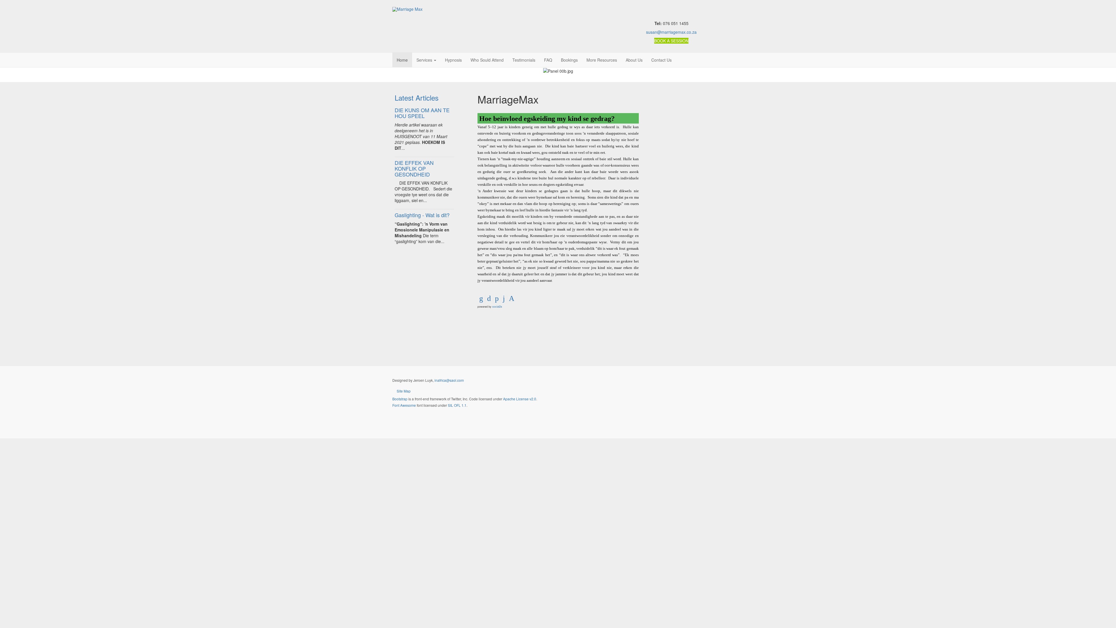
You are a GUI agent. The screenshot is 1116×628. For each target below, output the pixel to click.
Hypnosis (453, 60)
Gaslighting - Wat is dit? (422, 215)
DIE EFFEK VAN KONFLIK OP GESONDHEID (414, 168)
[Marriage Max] (407, 9)
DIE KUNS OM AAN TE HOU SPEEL (422, 112)
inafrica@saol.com (449, 380)
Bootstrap (399, 398)
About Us (634, 60)
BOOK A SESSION (671, 41)
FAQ (548, 60)
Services (424, 60)
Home (402, 60)
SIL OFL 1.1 (457, 405)
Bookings (569, 60)
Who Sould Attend (487, 60)
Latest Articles (417, 97)
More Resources (601, 60)
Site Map (404, 390)
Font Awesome (404, 405)
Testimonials (523, 60)
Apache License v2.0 (519, 398)
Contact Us (661, 60)
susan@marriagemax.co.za (671, 32)
